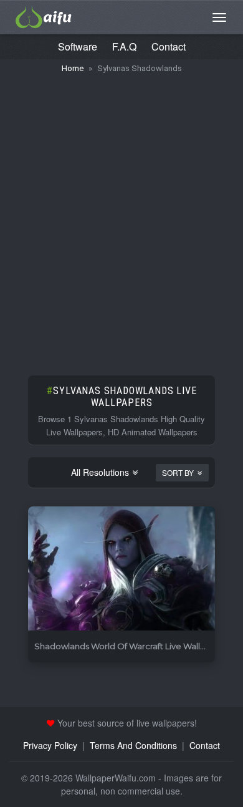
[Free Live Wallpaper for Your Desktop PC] (44, 15)
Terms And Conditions (133, 745)
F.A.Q (124, 46)
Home (72, 68)
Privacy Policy (50, 745)
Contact (168, 46)
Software (77, 46)
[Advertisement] (121, 218)
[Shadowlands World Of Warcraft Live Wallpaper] (121, 569)
